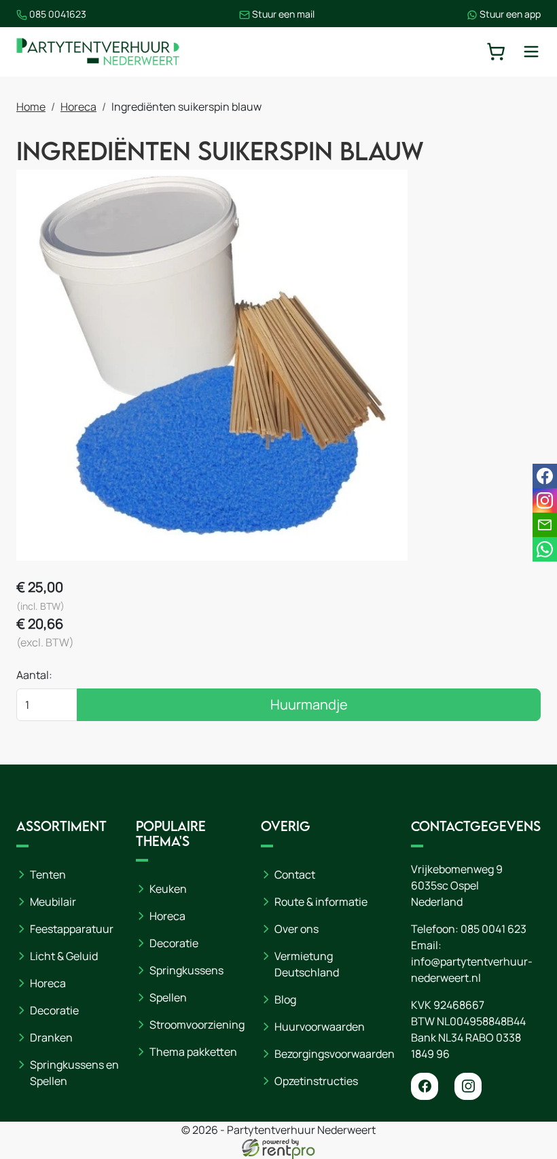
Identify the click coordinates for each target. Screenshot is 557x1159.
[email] (545, 525)
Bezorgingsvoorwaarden (334, 1053)
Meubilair (53, 901)
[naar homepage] (97, 52)
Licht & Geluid (64, 956)
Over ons (296, 928)
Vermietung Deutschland (306, 964)
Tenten (48, 874)
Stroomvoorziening (197, 1024)
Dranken (51, 1037)
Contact (294, 874)
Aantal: (34, 674)
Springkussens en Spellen (74, 1072)
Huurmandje (309, 704)
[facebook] (424, 1086)
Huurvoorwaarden (319, 1026)
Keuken (168, 888)
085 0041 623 (493, 928)
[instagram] (468, 1086)
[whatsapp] (545, 549)
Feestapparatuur (71, 928)
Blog (285, 999)
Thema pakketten (193, 1051)
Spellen (168, 997)
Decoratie (54, 1010)
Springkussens (186, 970)
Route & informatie (320, 901)
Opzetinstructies (316, 1080)
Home (31, 106)
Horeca (78, 106)
